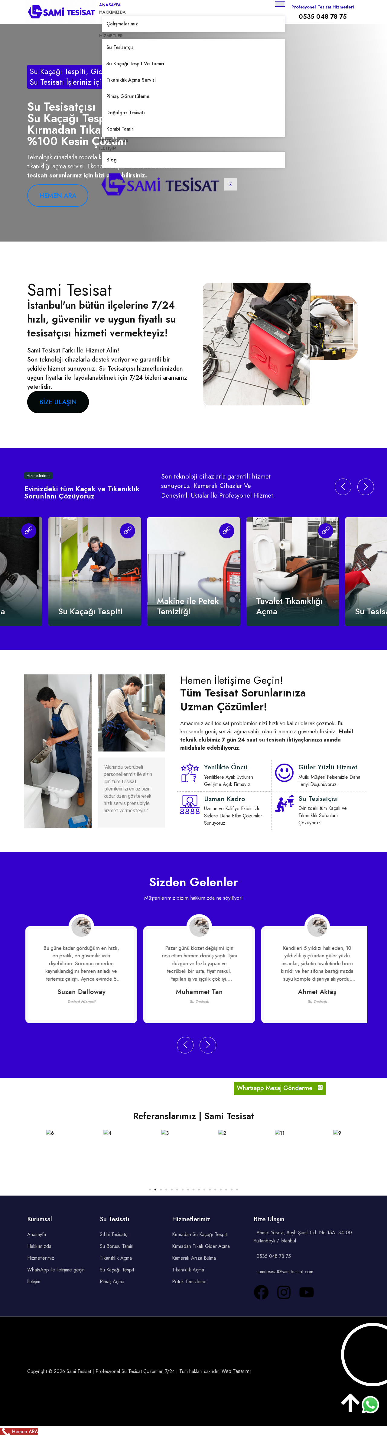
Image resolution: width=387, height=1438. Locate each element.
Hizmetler (111, 36)
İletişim (107, 148)
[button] (150, 1189)
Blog (111, 159)
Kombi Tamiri (120, 128)
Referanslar (113, 141)
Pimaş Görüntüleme (127, 96)
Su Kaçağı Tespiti (90, 611)
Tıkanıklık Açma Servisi (131, 79)
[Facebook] (261, 1292)
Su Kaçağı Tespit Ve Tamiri (135, 63)
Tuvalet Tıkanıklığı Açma (289, 606)
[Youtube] (306, 1292)
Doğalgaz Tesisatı (125, 112)
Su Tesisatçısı (120, 47)
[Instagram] (283, 1292)
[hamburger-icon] (280, 4)
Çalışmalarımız (122, 23)
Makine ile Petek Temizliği (188, 606)
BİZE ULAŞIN (58, 402)
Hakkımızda (112, 12)
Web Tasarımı (236, 1371)
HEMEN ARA (57, 195)
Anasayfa (110, 5)
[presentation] (343, 487)
